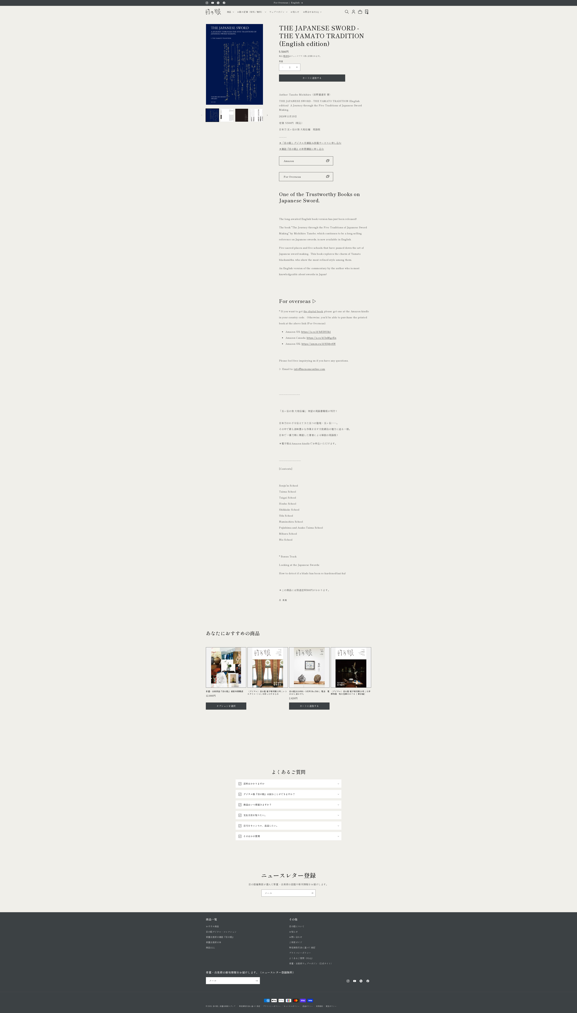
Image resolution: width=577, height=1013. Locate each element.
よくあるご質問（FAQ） (301, 958)
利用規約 (319, 1006)
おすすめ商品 (212, 926)
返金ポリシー (307, 1006)
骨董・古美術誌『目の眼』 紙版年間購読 (224, 691)
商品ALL (210, 947)
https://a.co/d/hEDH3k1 (316, 331)
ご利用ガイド (295, 942)
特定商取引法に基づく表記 (302, 947)
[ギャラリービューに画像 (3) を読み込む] (241, 115)
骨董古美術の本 (213, 942)
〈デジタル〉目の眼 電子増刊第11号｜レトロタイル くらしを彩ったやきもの (267, 692)
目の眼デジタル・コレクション (221, 931)
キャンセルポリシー (291, 1006)
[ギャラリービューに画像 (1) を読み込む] (212, 115)
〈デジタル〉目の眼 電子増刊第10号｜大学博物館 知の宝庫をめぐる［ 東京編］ (351, 692)
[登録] (312, 893)
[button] (230, 12)
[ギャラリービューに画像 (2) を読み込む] (227, 115)
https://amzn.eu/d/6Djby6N (319, 343)
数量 (281, 61)
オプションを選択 (226, 705)
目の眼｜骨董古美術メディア (224, 1006)
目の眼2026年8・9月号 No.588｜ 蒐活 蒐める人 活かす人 (309, 692)
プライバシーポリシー (300, 952)
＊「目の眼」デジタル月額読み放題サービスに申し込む (310, 143)
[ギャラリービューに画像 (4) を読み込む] (256, 115)
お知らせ (293, 931)
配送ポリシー (331, 1006)
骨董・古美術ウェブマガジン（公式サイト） (311, 963)
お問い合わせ (295, 936)
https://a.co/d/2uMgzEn (321, 337)
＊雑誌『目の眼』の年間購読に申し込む (301, 149)
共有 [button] (284, 599)
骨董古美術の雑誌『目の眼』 (220, 936)
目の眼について (296, 926)
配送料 (286, 56)
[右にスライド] (267, 115)
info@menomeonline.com (309, 369)
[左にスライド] (201, 115)
